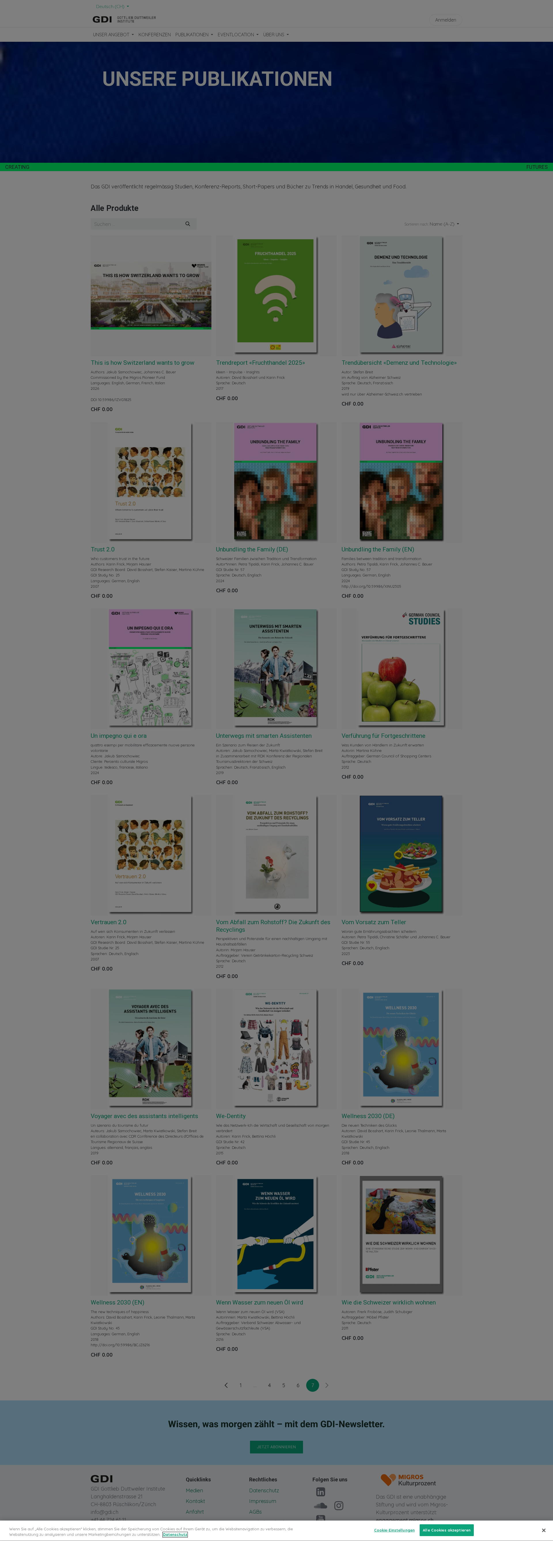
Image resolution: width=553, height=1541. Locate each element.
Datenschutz (175, 1534)
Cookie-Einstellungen (394, 1530)
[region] (276, 1531)
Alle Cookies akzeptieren (447, 1530)
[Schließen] (543, 1530)
